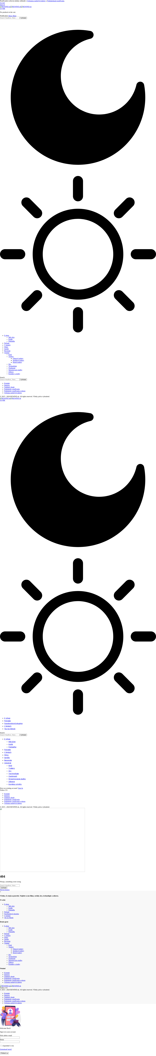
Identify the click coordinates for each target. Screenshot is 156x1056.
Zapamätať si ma (8, 1046)
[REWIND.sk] (16, 7)
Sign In (20, 788)
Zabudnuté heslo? (6, 1049)
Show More (12, 16)
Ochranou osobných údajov (36, 1)
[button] (2, 3)
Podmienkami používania (55, 1)
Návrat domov (5, 890)
